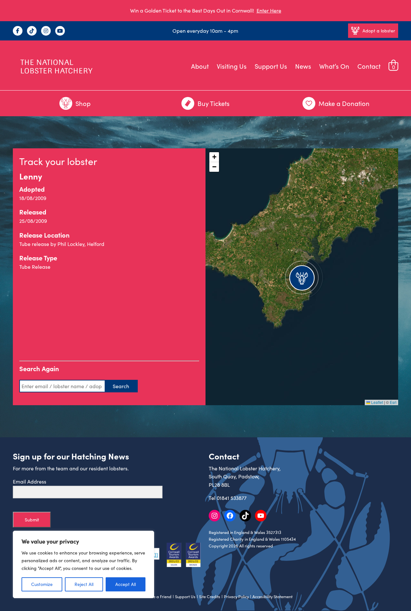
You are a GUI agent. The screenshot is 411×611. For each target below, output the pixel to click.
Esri (393, 402)
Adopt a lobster (379, 31)
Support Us (271, 66)
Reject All (83, 584)
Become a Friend (156, 596)
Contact (368, 66)
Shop (83, 103)
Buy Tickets (213, 103)
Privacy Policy (236, 596)
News (303, 66)
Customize (42, 584)
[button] (302, 277)
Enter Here (269, 10)
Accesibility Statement (272, 596)
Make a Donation (344, 103)
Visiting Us (232, 66)
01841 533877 (232, 497)
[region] (83, 564)
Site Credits (209, 596)
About (200, 66)
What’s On (334, 66)
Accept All (125, 584)
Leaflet (376, 402)
